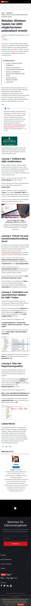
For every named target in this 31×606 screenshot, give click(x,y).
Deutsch (5, 39)
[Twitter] (13, 35)
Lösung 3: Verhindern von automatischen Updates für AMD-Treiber (15, 73)
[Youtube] (11, 586)
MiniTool (14, 53)
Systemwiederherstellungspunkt (10, 252)
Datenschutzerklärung (10, 593)
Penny (6, 35)
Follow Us (16, 467)
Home (2, 13)
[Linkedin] (8, 586)
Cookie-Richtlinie (12, 604)
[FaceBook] (1, 586)
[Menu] (28, 1)
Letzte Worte (9, 82)
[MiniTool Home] (5, 1)
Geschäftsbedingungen (20, 593)
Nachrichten (9, 13)
